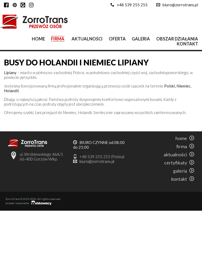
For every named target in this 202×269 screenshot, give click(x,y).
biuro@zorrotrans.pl (180, 4)
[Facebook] (6, 5)
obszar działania (177, 38)
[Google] (23, 5)
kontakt (187, 43)
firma (57, 38)
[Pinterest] (14, 5)
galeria (141, 38)
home (38, 38)
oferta (117, 38)
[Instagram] (31, 5)
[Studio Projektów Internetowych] (41, 203)
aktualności (87, 38)
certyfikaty (176, 162)
